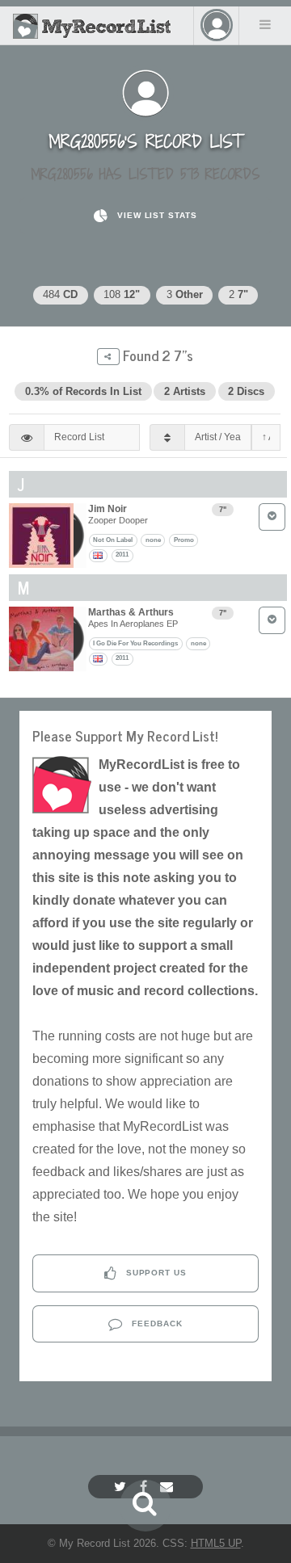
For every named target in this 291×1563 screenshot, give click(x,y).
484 (60, 294)
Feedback (156, 1323)
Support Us (155, 1272)
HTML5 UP (216, 1543)
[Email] (168, 1487)
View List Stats (155, 215)
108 (121, 294)
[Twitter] (122, 1487)
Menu (265, 24)
